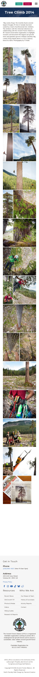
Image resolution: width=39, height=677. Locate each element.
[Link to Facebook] (4, 586)
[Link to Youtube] (11, 586)
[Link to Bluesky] (19, 586)
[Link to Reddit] (22, 586)
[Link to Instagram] (8, 586)
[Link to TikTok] (15, 586)
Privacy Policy (7, 582)
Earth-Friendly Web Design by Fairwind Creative (19, 672)
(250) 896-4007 (8, 569)
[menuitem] (19, 8)
